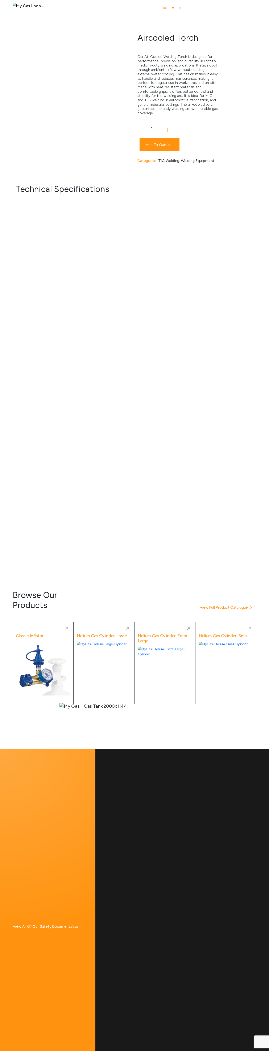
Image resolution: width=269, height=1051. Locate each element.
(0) (179, 8)
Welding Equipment (197, 161)
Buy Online (224, 8)
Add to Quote (158, 144)
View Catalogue (196, 8)
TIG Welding (168, 161)
